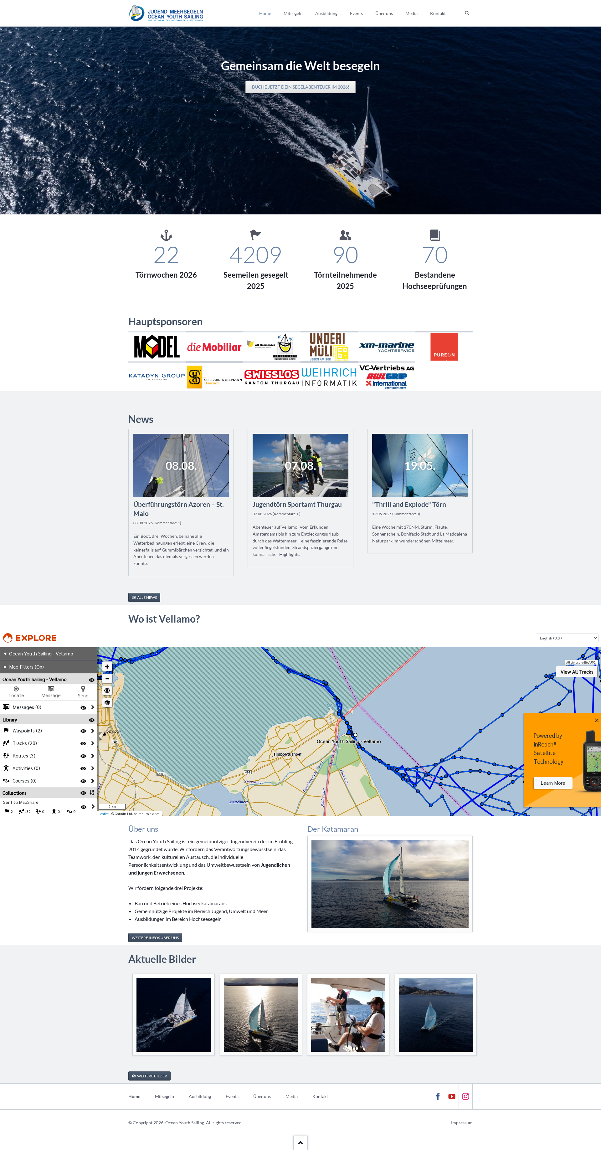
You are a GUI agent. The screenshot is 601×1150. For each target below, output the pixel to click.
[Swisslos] (271, 376)
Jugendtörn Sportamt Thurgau (297, 504)
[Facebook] (438, 1096)
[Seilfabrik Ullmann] (214, 376)
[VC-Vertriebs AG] (386, 376)
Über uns (262, 1096)
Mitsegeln (164, 1096)
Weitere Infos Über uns (155, 937)
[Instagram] (465, 1096)
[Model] (157, 346)
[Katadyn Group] (157, 376)
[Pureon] (444, 346)
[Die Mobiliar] (214, 346)
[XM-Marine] (386, 346)
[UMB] (329, 346)
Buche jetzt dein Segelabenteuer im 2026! (300, 87)
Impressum (462, 1122)
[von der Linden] (271, 346)
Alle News (146, 597)
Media (291, 1096)
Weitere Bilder (151, 1076)
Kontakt (320, 1096)
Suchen (467, 13)
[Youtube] (452, 1096)
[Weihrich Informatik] (329, 376)
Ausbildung (200, 1096)
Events (232, 1096)
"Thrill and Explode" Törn (409, 504)
